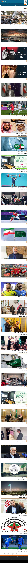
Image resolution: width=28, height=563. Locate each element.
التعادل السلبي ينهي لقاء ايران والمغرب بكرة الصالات (19, 223)
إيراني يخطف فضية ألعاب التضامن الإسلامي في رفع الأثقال (18, 187)
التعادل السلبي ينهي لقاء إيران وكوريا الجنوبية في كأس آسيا (18, 115)
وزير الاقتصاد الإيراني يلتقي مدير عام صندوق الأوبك (19, 386)
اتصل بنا (5, 556)
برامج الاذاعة (20, 556)
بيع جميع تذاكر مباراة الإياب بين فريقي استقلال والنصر (19, 296)
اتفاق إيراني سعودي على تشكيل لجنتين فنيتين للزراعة (19, 350)
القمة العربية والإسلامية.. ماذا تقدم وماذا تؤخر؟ (19, 404)
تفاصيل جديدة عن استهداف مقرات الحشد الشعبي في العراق (18, 24)
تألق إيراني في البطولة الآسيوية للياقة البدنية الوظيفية (19, 278)
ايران (16, 556)
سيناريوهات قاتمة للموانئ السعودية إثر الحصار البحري (19, 42)
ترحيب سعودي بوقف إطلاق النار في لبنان (20, 368)
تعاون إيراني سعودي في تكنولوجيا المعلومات (20, 332)
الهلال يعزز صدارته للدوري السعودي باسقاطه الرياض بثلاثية (18, 549)
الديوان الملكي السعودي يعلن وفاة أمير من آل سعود (19, 495)
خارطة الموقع (23, 557)
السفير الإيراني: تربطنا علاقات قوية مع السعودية (19, 97)
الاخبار (24, 556)
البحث (15, 5)
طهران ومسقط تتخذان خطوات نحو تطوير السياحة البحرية (18, 205)
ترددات (18, 5)
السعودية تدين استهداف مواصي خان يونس (20, 477)
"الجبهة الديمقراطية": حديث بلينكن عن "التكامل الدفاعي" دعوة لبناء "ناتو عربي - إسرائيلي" (14, 531)
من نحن (19, 557)
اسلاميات (13, 556)
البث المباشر (8, 556)
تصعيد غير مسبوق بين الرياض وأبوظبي (21, 133)
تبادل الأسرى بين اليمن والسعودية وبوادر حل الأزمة (19, 169)
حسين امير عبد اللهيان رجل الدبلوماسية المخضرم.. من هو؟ (18, 513)
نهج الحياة (21, 5)
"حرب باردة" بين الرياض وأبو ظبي (22, 151)
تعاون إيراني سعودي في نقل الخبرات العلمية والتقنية (19, 314)
